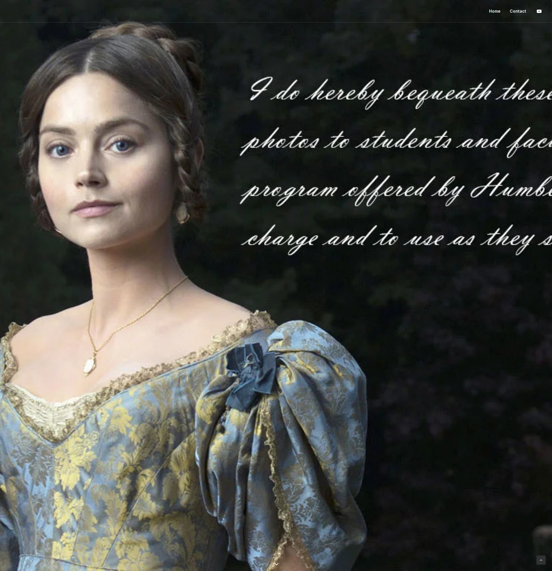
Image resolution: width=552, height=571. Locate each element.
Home (495, 11)
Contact (518, 11)
